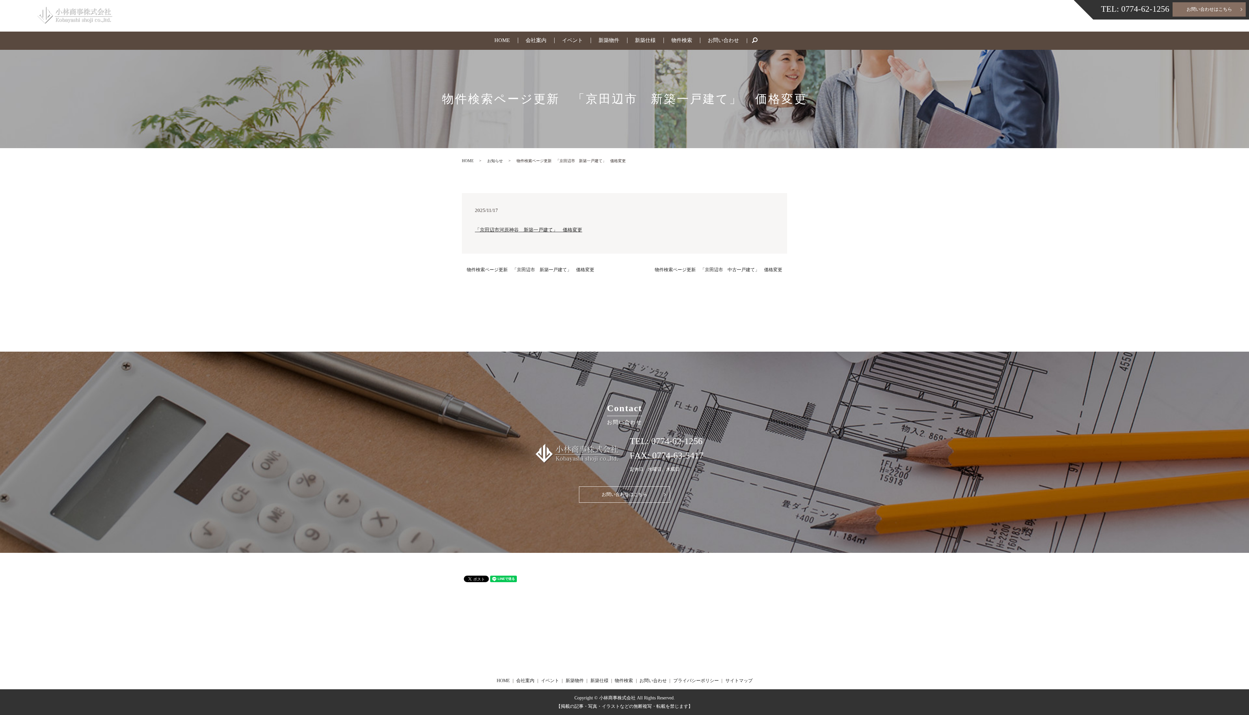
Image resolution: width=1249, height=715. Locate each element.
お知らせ (495, 161)
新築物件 (608, 40)
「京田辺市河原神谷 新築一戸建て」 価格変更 (528, 229)
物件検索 (681, 40)
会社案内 (536, 40)
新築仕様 (645, 40)
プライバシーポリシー (696, 680)
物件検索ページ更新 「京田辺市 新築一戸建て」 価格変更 (530, 269)
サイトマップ (739, 680)
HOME (502, 40)
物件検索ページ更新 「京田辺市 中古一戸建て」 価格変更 (718, 269)
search (758, 41)
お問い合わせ (723, 40)
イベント (572, 40)
